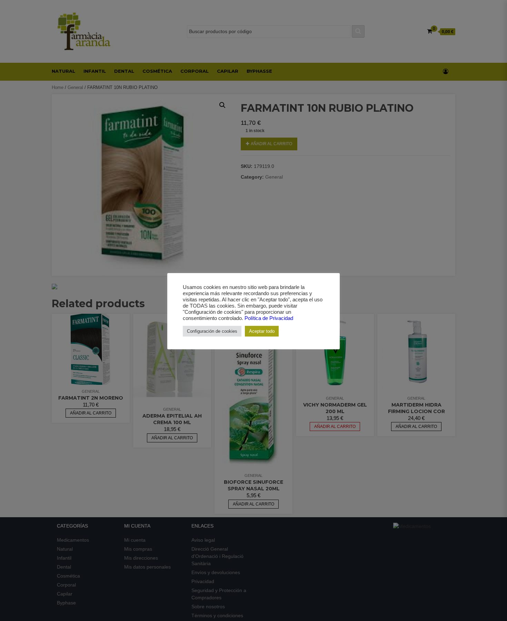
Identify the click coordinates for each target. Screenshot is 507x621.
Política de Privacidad (269, 318)
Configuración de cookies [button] (212, 331)
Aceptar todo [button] (262, 331)
